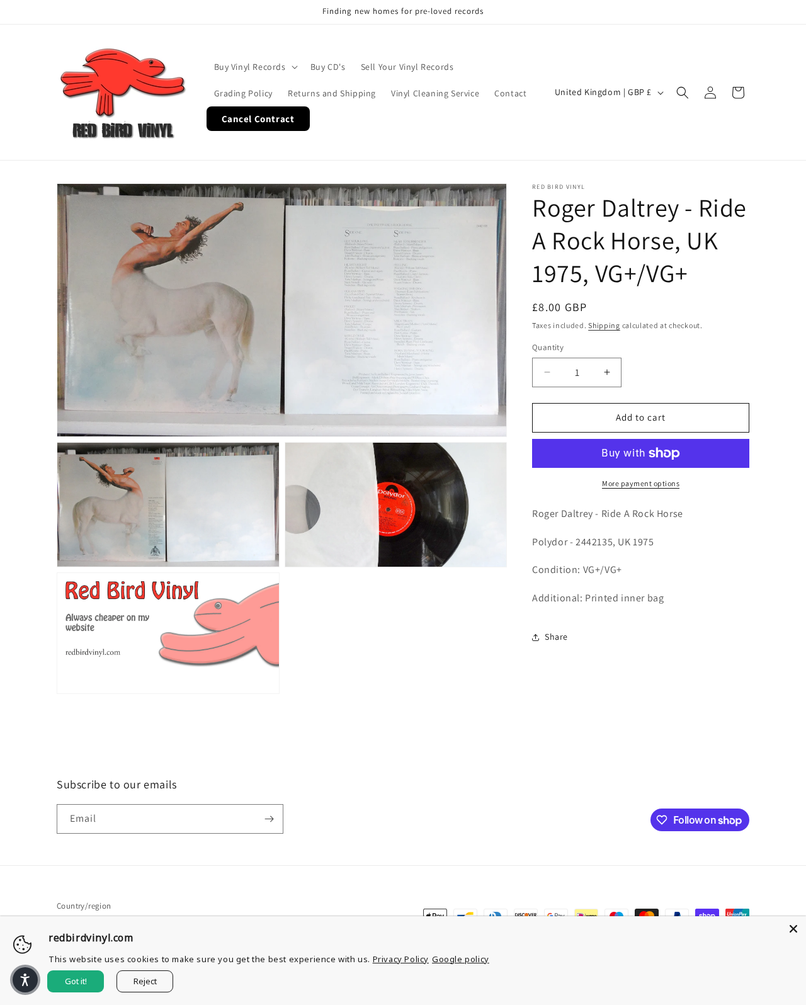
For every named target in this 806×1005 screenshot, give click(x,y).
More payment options (640, 483)
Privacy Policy (401, 959)
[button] (255, 67)
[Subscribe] (269, 819)
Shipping (604, 325)
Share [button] (556, 636)
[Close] (793, 929)
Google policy (460, 959)
